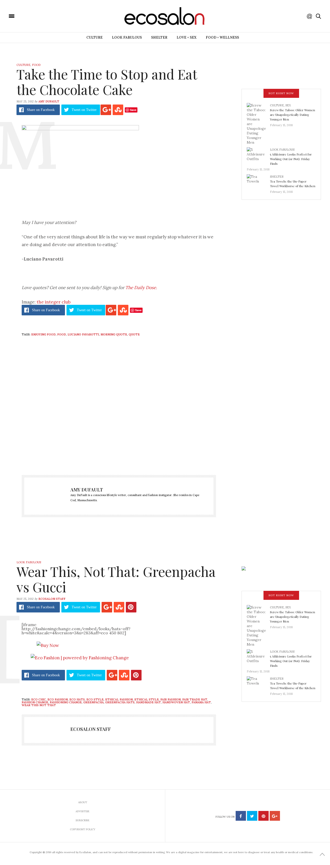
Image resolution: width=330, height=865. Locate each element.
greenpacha (93, 702)
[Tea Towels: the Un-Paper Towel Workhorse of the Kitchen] (258, 182)
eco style (95, 699)
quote (134, 334)
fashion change (35, 702)
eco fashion (57, 699)
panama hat (201, 702)
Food (36, 65)
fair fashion (170, 699)
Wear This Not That (39, 705)
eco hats (77, 699)
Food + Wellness (222, 37)
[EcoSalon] (42, 15)
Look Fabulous (127, 37)
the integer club (54, 302)
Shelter (159, 37)
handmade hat (148, 702)
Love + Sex (186, 37)
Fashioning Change (66, 702)
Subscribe (82, 820)
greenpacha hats (120, 702)
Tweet (84, 110)
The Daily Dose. (141, 287)
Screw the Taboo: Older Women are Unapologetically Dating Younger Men (292, 114)
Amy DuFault (48, 101)
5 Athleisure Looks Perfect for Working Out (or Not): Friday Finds (291, 159)
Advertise (82, 811)
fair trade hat (194, 699)
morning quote (114, 334)
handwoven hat (176, 702)
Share (41, 110)
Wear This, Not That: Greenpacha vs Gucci (115, 579)
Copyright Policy (82, 829)
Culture (94, 37)
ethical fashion (119, 699)
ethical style (146, 699)
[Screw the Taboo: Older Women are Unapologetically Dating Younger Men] (258, 123)
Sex (288, 105)
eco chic (38, 699)
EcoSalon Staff (51, 599)
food (61, 334)
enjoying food (43, 334)
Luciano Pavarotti (83, 334)
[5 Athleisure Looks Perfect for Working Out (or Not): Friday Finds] (258, 155)
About (82, 802)
